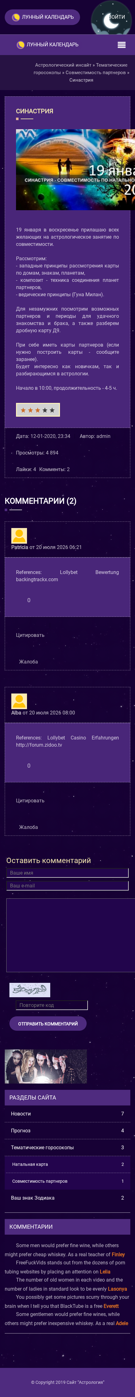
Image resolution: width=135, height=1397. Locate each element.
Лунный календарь (48, 17)
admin (103, 436)
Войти (116, 17)
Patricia (19, 547)
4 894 (52, 453)
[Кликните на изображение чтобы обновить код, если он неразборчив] (29, 990)
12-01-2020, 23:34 (50, 436)
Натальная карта (68, 1164)
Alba (16, 713)
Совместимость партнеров (68, 1181)
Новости (67, 1114)
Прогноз (67, 1131)
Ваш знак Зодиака (67, 1198)
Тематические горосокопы (67, 1148)
